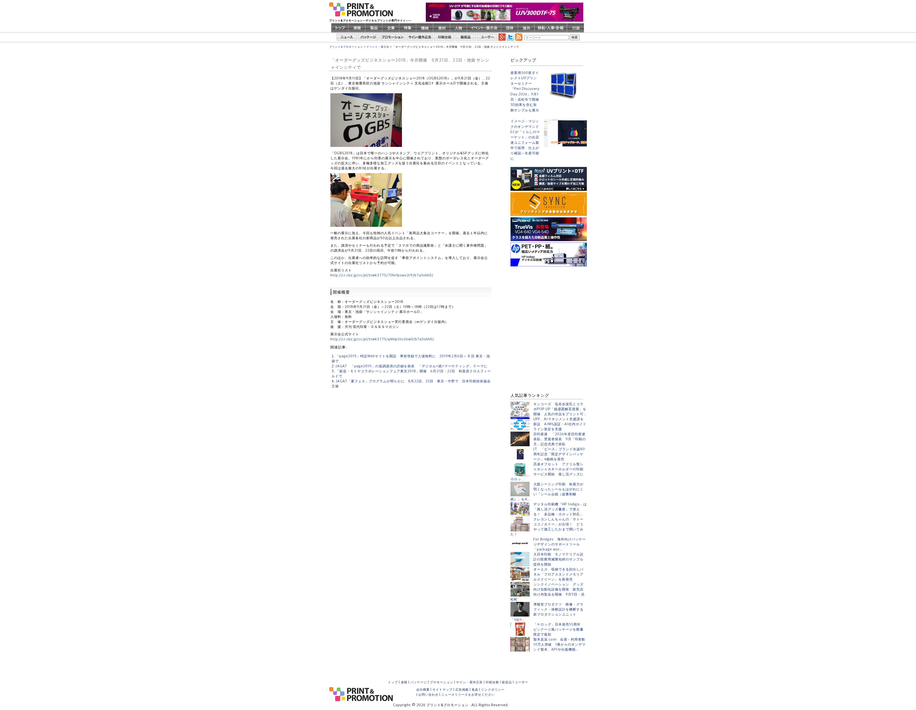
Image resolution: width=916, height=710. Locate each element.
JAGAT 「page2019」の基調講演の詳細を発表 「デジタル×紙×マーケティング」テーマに (411, 366)
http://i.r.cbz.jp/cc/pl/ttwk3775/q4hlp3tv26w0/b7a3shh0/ (382, 339)
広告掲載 (462, 689)
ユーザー (521, 682)
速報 (404, 682)
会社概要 (423, 689)
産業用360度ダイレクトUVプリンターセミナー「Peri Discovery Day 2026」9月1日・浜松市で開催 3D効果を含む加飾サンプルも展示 (525, 91)
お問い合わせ (428, 694)
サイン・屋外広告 (469, 682)
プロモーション (441, 682)
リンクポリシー (493, 689)
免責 (475, 689)
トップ (393, 682)
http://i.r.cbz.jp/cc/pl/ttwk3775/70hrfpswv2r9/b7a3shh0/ (381, 275)
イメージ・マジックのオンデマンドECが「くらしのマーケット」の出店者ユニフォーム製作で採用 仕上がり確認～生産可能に (525, 140)
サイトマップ (442, 689)
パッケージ (418, 682)
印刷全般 (492, 682)
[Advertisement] (548, 297)
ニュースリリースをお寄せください (468, 694)
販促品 (507, 682)
